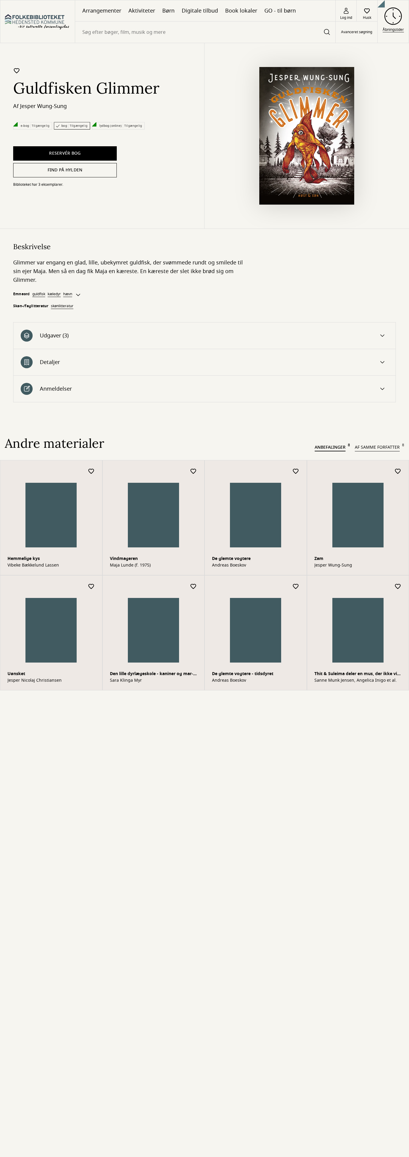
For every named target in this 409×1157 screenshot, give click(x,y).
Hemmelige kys (23, 558)
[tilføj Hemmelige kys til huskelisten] (91, 472)
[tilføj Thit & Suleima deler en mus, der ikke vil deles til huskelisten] (398, 587)
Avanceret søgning (356, 32)
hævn (67, 294)
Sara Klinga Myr (126, 680)
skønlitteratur (62, 306)
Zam (318, 558)
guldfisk (38, 294)
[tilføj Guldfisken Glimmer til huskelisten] (16, 70)
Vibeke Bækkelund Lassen (33, 565)
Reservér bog (65, 153)
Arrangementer (101, 11)
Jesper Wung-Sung (43, 106)
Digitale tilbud (200, 11)
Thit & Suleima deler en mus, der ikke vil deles (356, 674)
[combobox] (205, 32)
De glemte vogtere (231, 558)
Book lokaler (241, 11)
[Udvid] (78, 295)
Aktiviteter (141, 11)
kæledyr (54, 294)
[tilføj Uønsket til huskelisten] (91, 587)
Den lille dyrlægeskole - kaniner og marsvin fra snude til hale (151, 674)
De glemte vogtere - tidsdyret (242, 674)
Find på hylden (65, 170)
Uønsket (16, 674)
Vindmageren (124, 558)
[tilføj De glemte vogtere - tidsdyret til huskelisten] (295, 587)
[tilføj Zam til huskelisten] (398, 472)
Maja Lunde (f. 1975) (130, 565)
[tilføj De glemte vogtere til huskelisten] (295, 472)
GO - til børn (280, 11)
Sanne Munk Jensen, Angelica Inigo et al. (355, 680)
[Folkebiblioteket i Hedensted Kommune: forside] (37, 21)
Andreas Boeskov (229, 565)
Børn (168, 11)
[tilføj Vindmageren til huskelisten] (193, 472)
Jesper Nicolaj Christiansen (34, 680)
